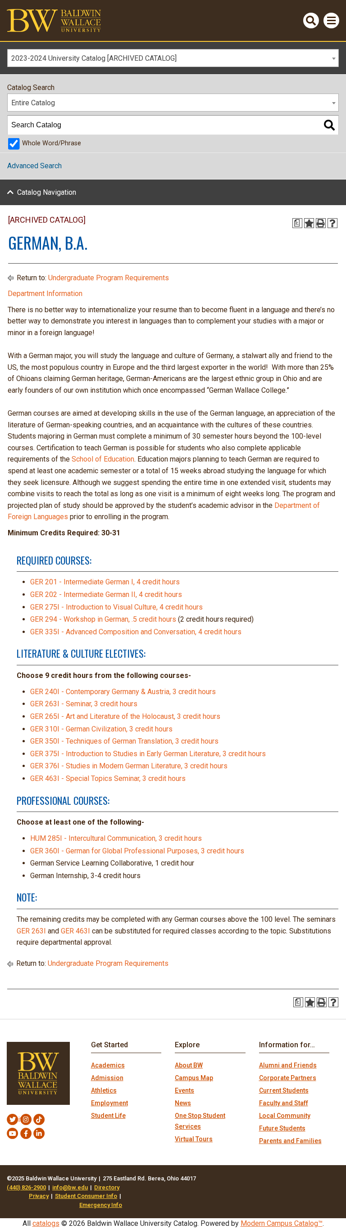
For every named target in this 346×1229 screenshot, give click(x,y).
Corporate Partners (287, 1077)
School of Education (103, 459)
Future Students (282, 1128)
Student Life (108, 1115)
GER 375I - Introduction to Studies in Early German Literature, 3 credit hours (148, 753)
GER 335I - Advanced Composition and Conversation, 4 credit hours (135, 632)
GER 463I (75, 931)
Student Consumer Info (86, 1196)
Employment (109, 1103)
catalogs (45, 1223)
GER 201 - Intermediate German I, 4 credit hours (105, 582)
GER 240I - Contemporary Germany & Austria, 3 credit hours (123, 691)
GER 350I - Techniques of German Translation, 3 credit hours (124, 741)
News (183, 1103)
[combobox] (173, 58)
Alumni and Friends (288, 1065)
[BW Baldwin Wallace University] (54, 20)
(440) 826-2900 (26, 1187)
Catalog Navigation (46, 192)
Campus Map (194, 1077)
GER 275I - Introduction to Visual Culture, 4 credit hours (116, 607)
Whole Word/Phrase (51, 143)
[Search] (329, 125)
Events (184, 1090)
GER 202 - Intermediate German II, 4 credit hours (106, 594)
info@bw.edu (70, 1187)
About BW (189, 1065)
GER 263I (31, 931)
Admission (107, 1077)
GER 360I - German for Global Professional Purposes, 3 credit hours (137, 851)
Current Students (284, 1090)
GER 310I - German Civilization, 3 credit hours (101, 729)
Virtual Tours (194, 1139)
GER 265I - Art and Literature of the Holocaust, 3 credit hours (125, 716)
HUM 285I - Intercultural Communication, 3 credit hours (116, 838)
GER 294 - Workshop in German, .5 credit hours (103, 619)
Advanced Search (34, 165)
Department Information (45, 293)
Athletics (104, 1090)
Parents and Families (290, 1140)
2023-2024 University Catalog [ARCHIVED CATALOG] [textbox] (94, 58)
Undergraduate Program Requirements (108, 278)
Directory (106, 1187)
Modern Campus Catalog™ (282, 1223)
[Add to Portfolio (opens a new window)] (309, 223)
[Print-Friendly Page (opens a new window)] (321, 223)
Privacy (39, 1196)
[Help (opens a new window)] (332, 223)
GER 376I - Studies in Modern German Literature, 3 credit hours (129, 766)
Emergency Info (100, 1205)
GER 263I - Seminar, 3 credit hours (83, 704)
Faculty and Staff (283, 1103)
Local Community (284, 1115)
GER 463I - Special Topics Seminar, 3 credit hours (108, 778)
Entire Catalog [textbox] (33, 103)
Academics (108, 1065)
